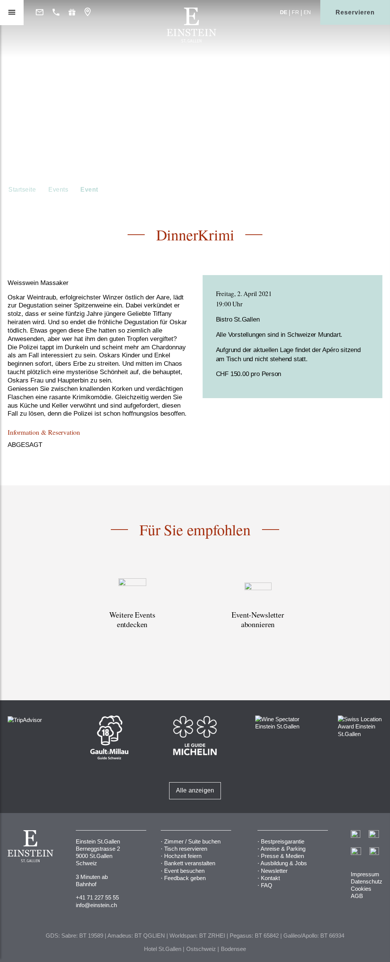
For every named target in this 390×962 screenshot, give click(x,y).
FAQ (266, 885)
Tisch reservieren (185, 848)
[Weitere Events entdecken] (132, 612)
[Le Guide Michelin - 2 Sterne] (195, 735)
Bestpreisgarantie (282, 841)
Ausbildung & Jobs (284, 863)
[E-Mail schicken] (39, 12)
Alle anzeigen (195, 790)
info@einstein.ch (96, 905)
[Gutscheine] (72, 12)
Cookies (361, 888)
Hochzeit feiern (182, 856)
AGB (357, 896)
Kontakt (270, 878)
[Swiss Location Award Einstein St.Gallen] (360, 726)
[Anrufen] (56, 12)
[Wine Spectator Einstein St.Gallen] (277, 722)
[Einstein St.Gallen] (191, 40)
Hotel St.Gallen (162, 949)
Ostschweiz (201, 949)
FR (295, 12)
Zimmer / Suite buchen (192, 841)
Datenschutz (366, 881)
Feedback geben (185, 878)
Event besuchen (184, 871)
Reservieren (355, 12)
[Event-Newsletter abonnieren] (258, 612)
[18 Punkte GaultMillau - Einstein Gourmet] (109, 737)
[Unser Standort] (87, 12)
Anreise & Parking (283, 848)
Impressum (365, 874)
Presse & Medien (282, 856)
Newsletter (274, 871)
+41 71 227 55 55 (97, 897)
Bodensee (233, 949)
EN (307, 12)
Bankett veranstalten (189, 863)
